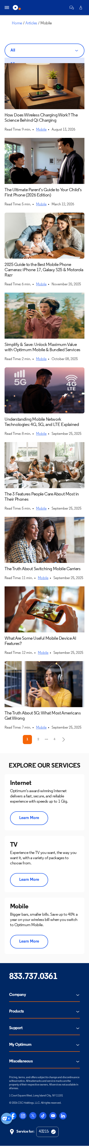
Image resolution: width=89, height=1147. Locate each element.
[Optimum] (17, 7)
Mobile (41, 129)
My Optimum (20, 1045)
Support (15, 1028)
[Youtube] (53, 1115)
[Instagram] (22, 1115)
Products (16, 1012)
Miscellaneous (21, 1061)
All (12, 51)
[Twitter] (33, 1115)
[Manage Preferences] (6, 1118)
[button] (71, 7)
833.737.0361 (33, 976)
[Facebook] (12, 1115)
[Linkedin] (63, 1115)
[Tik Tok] (43, 1115)
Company (17, 995)
